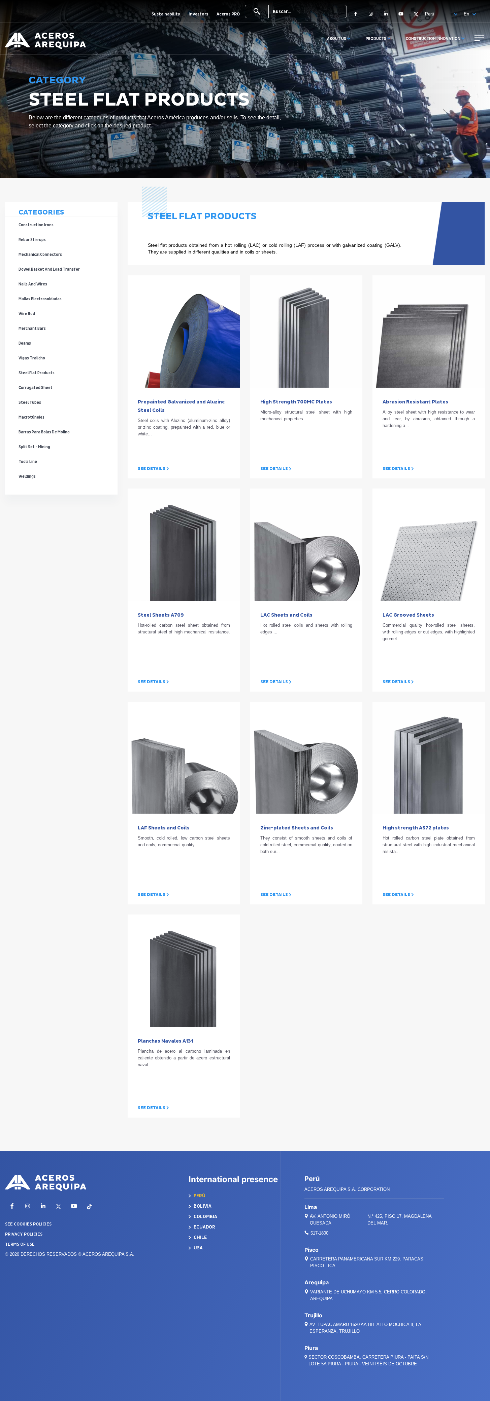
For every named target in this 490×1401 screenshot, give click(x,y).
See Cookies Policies (28, 1224)
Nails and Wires (33, 284)
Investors (198, 14)
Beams (25, 343)
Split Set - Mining (35, 447)
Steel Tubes (30, 402)
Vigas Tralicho (32, 358)
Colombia (205, 1216)
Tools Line (28, 461)
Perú (199, 1196)
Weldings (27, 476)
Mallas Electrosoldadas (40, 299)
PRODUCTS (376, 38)
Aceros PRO (228, 14)
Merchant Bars (32, 328)
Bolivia (202, 1206)
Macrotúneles (32, 417)
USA (198, 1248)
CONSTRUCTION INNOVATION (433, 38)
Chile (200, 1237)
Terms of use (20, 1244)
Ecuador (204, 1227)
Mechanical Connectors (41, 254)
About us (337, 38)
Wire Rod (27, 313)
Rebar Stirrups (32, 239)
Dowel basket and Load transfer (49, 269)
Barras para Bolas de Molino (44, 432)
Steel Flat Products (37, 373)
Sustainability (166, 14)
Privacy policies (23, 1234)
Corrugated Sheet (36, 387)
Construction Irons (36, 225)
